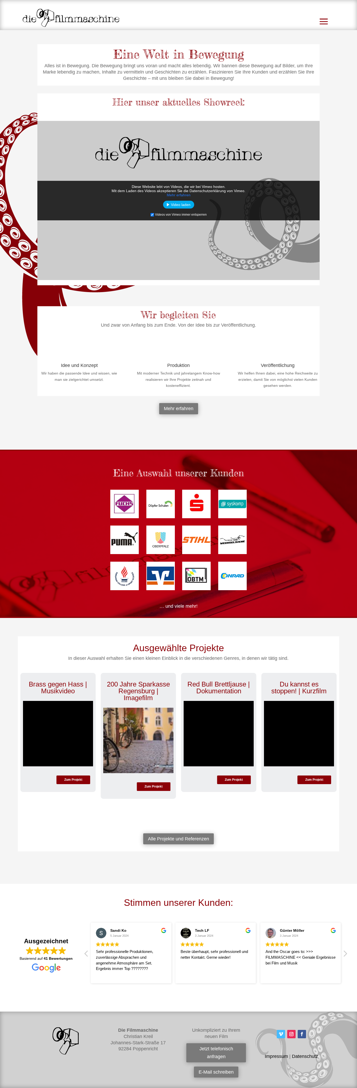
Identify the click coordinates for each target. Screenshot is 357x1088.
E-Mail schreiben (216, 1072)
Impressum (276, 1056)
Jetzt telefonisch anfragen (216, 1052)
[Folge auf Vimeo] (281, 1034)
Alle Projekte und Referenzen (178, 838)
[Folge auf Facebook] (302, 1034)
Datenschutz (305, 1056)
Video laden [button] (181, 205)
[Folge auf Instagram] (291, 1034)
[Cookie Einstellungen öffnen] (11, 1081)
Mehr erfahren (179, 195)
